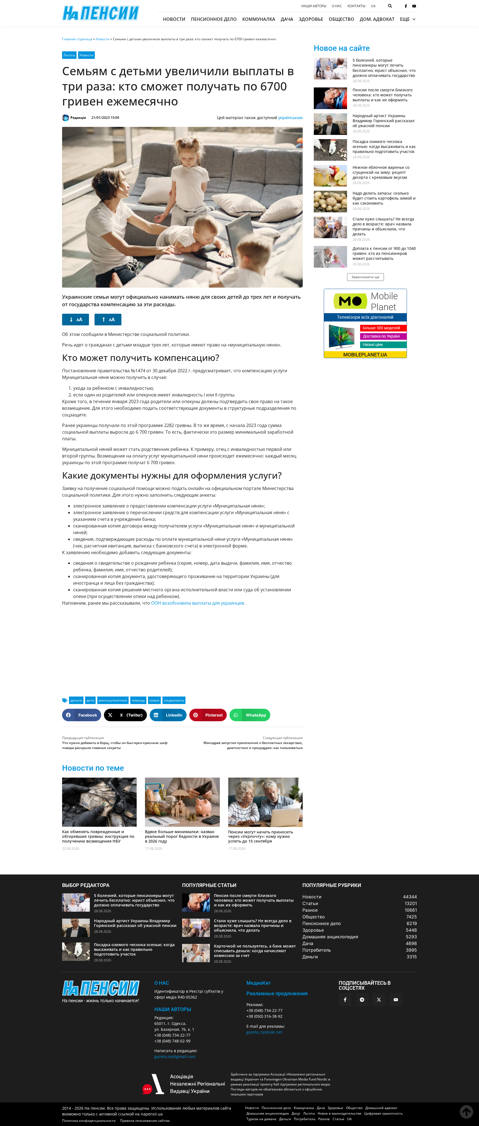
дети (90, 700)
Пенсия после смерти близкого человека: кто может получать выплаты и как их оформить (382, 94)
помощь (138, 700)
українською (290, 117)
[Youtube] (414, 6)
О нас (337, 6)
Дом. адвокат (377, 19)
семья (154, 700)
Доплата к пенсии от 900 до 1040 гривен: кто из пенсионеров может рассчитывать (384, 253)
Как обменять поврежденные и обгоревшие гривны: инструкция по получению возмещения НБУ (98, 836)
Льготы (69, 55)
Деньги (285, 1119)
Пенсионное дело (214, 19)
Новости (174, 19)
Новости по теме (93, 768)
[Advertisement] (182, 649)
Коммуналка (258, 19)
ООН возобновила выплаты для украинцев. (198, 603)
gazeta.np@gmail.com (174, 1056)
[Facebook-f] (406, 6)
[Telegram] (362, 999)
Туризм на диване (261, 1119)
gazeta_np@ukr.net (264, 1032)
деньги (76, 700)
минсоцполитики (113, 700)
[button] (81, 715)
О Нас (161, 983)
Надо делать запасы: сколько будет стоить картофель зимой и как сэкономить (384, 198)
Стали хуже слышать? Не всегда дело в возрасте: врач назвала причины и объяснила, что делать (383, 226)
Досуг (296, 1113)
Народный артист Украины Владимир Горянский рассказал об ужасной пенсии (383, 120)
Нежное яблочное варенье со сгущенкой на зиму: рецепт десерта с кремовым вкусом (381, 172)
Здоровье (311, 19)
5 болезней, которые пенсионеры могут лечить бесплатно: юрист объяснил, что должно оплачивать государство (384, 67)
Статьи (338, 1119)
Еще (405, 19)
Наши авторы (313, 6)
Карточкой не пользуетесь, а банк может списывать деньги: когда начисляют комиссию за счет (255, 950)
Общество (341, 19)
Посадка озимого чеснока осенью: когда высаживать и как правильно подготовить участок (384, 146)
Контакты (356, 6)
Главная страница (77, 39)
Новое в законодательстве (339, 1113)
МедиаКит (258, 983)
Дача (287, 19)
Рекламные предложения (277, 993)
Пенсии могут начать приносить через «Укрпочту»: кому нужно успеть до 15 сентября (260, 836)
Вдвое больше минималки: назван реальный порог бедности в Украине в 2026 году (182, 836)
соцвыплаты (174, 700)
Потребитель (304, 1119)
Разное (324, 1119)
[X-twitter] (379, 999)
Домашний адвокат (381, 1107)
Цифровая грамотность (383, 1113)
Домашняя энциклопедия (267, 1113)
